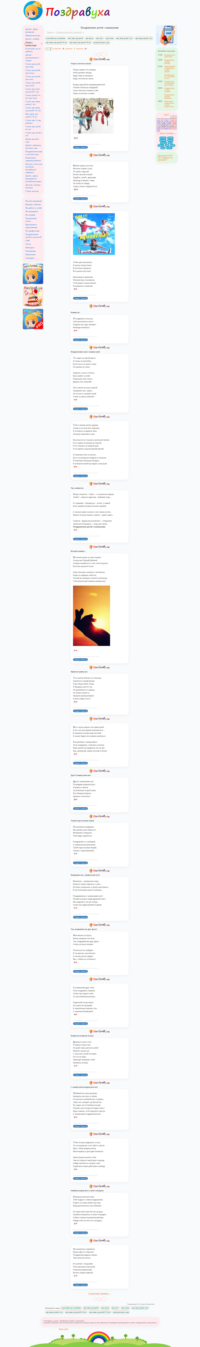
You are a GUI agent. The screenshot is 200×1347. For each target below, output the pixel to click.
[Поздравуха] (33, 11)
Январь (170, 140)
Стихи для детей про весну (32, 71)
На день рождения (33, 201)
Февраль (163, 143)
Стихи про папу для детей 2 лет (32, 90)
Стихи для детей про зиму (32, 65)
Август (166, 114)
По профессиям (32, 231)
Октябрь (163, 138)
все (48, 49)
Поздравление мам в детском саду (33, 152)
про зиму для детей (75, 38)
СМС (27, 240)
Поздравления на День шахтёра (169, 61)
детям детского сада (101, 42)
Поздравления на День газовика (169, 89)
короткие (81, 49)
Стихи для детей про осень (32, 84)
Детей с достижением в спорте (32, 58)
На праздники (31, 211)
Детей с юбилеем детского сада (33, 146)
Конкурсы (29, 247)
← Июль (161, 133)
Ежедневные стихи (31, 219)
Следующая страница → (99, 1293)
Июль (163, 148)
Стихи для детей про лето (32, 77)
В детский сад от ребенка (33, 50)
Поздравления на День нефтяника (169, 96)
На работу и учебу (33, 208)
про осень (109, 38)
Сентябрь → (171, 133)
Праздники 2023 (165, 155)
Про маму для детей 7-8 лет (31, 115)
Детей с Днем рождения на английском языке (33, 179)
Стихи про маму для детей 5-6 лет (33, 109)
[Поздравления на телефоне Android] (166, 35)
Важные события (33, 204)
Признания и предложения (31, 226)
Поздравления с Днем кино (169, 56)
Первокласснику (32, 35)
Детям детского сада (32, 140)
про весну (89, 38)
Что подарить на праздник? (165, 158)
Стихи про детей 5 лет (33, 134)
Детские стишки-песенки (33, 186)
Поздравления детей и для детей (33, 235)
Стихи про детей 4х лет (33, 127)
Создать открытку (80, 147)
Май (167, 145)
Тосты (28, 244)
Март (170, 143)
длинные (70, 49)
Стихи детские (32, 191)
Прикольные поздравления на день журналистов (169, 103)
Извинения (30, 254)
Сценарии (29, 258)
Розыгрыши (30, 251)
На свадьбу (30, 215)
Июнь (173, 145)
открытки (59, 49)
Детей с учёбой (32, 39)
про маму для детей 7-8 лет (80, 42)
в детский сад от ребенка (55, 38)
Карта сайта (63, 1329)
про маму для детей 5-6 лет (56, 42)
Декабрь (163, 140)
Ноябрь (170, 138)
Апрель (160, 145)
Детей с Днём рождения (31, 30)
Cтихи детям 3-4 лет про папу (32, 96)
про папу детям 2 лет (124, 38)
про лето (99, 38)
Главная (50, 32)
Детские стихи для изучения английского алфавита (33, 168)
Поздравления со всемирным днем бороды (169, 83)
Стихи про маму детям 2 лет (32, 102)
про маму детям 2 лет (144, 38)
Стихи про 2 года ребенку (33, 121)
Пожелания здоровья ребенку (33, 159)
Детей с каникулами (31, 43)
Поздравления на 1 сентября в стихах (169, 76)
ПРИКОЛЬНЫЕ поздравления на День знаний (169, 69)
